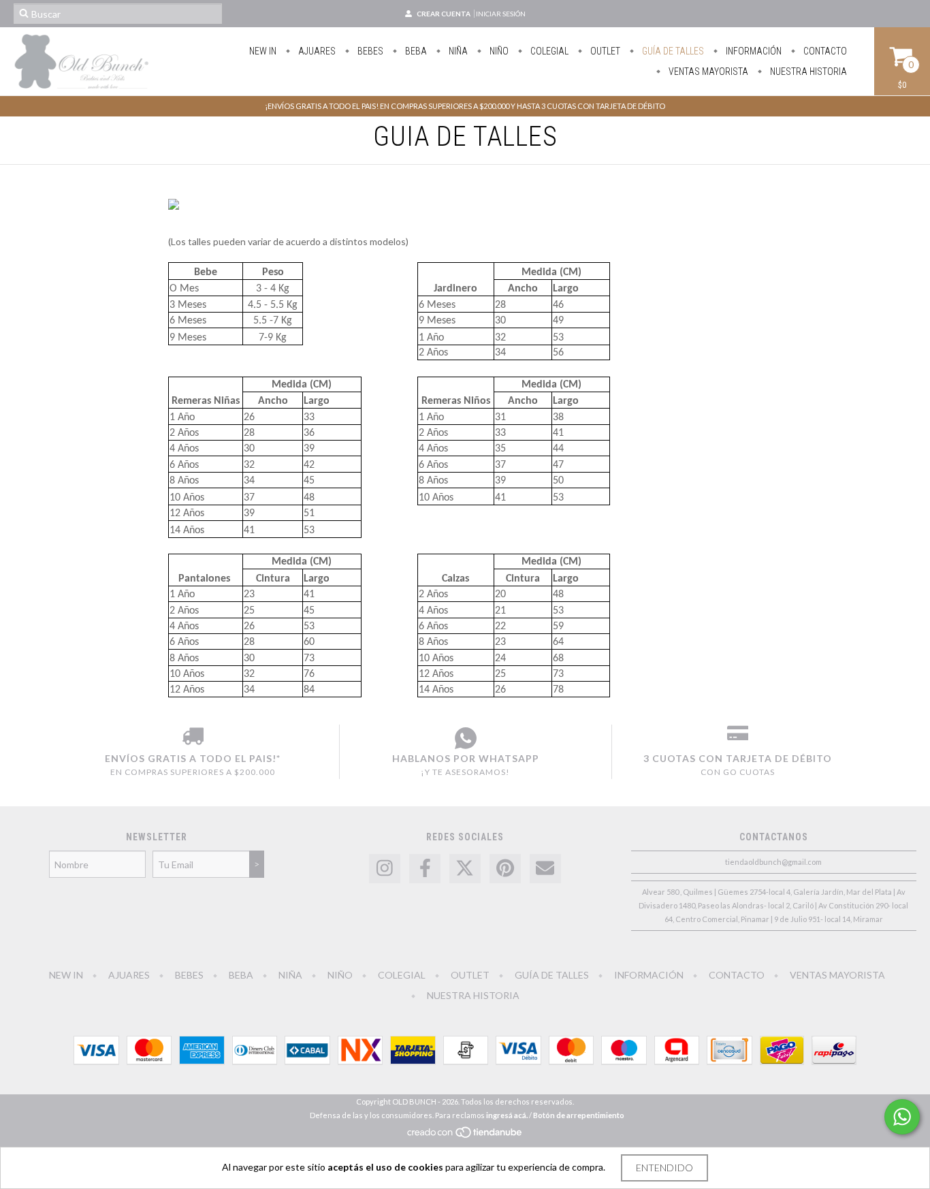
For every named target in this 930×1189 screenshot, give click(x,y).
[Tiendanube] (465, 1136)
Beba (415, 51)
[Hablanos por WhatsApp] (465, 738)
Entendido (664, 1167)
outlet (604, 51)
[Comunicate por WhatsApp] (902, 1117)
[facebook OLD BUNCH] (424, 868)
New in (262, 51)
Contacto (824, 51)
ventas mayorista (707, 71)
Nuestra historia (807, 71)
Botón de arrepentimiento (578, 1115)
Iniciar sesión (501, 14)
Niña (457, 51)
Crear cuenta (443, 14)
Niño (498, 51)
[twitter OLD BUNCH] (465, 868)
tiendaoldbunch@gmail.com (773, 861)
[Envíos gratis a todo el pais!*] (193, 738)
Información (753, 51)
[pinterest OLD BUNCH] (505, 868)
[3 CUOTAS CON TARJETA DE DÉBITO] (737, 738)
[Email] (545, 868)
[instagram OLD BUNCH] (384, 868)
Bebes (369, 51)
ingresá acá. (507, 1115)
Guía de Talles (672, 51)
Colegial (548, 51)
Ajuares (316, 51)
